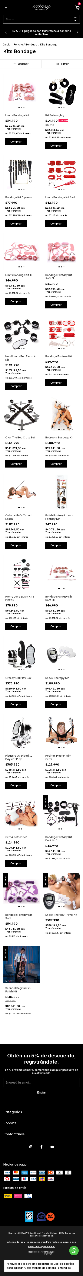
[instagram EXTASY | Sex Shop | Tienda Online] (31, 1147)
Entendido (64, 1267)
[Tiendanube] (41, 1253)
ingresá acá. (69, 1242)
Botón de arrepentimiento (41, 1246)
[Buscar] (75, 19)
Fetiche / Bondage (25, 44)
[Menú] (6, 8)
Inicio (6, 44)
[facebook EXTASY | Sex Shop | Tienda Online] (41, 1147)
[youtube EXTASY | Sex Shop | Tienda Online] (52, 1147)
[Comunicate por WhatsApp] (74, 1250)
